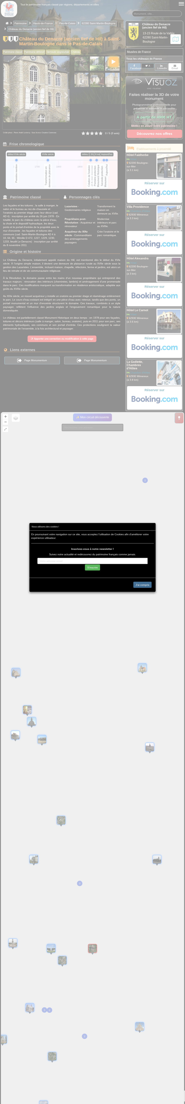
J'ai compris (142, 584)
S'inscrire (92, 567)
